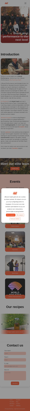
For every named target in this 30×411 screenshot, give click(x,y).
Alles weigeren (19, 215)
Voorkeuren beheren (15, 218)
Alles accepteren (10, 215)
